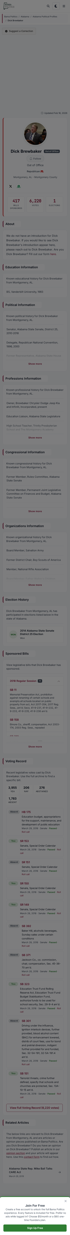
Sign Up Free (35, 1228)
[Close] (65, 1201)
